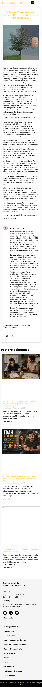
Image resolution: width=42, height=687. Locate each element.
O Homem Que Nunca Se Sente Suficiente (20, 550)
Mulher (27, 326)
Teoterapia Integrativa (13, 3)
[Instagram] (11, 613)
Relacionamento (11, 328)
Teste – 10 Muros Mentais (13, 649)
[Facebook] (5, 613)
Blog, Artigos (9, 631)
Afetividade (9, 326)
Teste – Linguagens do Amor (15, 640)
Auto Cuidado (19, 326)
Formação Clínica (11, 627)
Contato (7, 658)
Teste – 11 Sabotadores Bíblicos (16, 645)
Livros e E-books (10, 636)
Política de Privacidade (13, 671)
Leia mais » (7, 422)
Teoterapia (8, 618)
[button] (32, 2)
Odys (21, 685)
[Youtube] (17, 613)
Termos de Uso (10, 667)
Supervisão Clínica (11, 653)
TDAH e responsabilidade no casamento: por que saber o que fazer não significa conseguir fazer (20, 404)
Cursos (6, 622)
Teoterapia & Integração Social (14, 584)
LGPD (6, 662)
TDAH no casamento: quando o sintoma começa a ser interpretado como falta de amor (20, 479)
